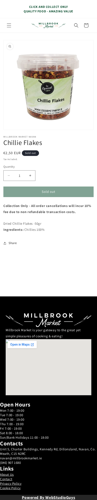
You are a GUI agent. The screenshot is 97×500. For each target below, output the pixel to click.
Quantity (9, 167)
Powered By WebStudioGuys (48, 497)
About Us (7, 474)
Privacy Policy (10, 483)
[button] (9, 25)
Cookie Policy (10, 488)
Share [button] (13, 243)
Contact (6, 479)
